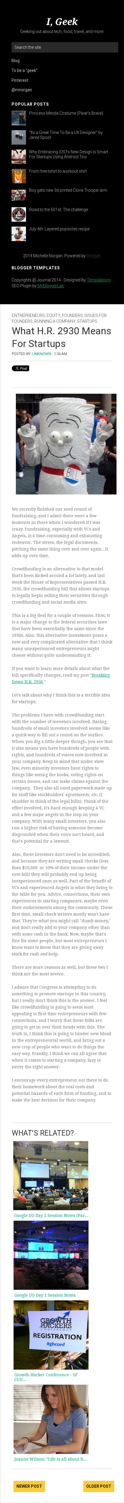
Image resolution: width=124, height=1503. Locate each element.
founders (72, 315)
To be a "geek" (24, 70)
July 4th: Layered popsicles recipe (59, 229)
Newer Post (29, 1486)
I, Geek (62, 21)
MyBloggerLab (50, 285)
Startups (87, 321)
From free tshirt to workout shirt (58, 171)
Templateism (98, 280)
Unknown (41, 354)
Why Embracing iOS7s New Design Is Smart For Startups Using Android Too (68, 154)
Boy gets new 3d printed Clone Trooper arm (68, 190)
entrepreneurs (28, 315)
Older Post (98, 1486)
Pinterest (20, 80)
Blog (16, 60)
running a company (54, 321)
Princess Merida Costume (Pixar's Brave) (66, 113)
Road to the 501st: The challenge (58, 209)
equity (53, 315)
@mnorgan (22, 89)
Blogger (93, 255)
